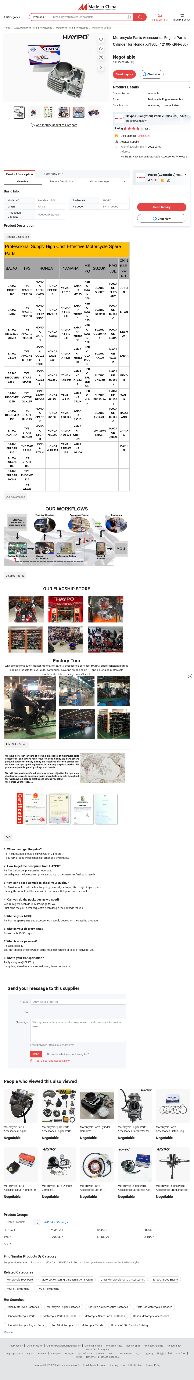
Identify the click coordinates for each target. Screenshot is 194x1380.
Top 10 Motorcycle (63, 1325)
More (7, 1332)
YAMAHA (55, 1230)
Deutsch (112, 1353)
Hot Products (16, 1345)
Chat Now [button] (153, 74)
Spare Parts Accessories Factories (108, 1307)
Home (7, 27)
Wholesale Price (114, 1345)
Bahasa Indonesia (109, 1356)
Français (69, 1353)
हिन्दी (170, 1353)
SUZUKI (148, 1230)
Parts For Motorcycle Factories (154, 1307)
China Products (34, 1345)
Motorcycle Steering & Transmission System (67, 1279)
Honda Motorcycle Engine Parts (25, 1325)
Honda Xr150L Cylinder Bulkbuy (129, 1325)
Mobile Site (91, 1349)
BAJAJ (101, 1230)
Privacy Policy (153, 1364)
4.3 (150, 180)
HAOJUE (55, 1237)
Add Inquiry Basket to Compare (56, 125)
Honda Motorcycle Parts (21, 1316)
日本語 (160, 1353)
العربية (139, 1353)
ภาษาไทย (180, 1353)
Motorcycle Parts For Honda (60, 1316)
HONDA (8, 1230)
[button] (117, 181)
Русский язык (85, 1353)
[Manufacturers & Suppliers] (97, 6)
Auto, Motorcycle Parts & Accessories (33, 27)
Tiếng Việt (91, 1356)
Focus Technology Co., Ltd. (72, 1364)
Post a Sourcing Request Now (50, 1060)
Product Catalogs (57, 1222)
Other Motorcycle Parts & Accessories (123, 1279)
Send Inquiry (124, 74)
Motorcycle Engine (101, 27)
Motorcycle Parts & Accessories (72, 27)
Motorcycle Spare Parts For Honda (104, 1316)
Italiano (100, 1353)
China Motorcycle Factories (23, 1307)
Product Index (174, 1345)
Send (36, 1054)
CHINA (148, 1237)
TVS (6, 1237)
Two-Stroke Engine (48, 1288)
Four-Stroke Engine (18, 1288)
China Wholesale (93, 1345)
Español (42, 1353)
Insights (105, 1349)
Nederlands (126, 1353)
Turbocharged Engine (165, 1279)
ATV (6, 1243)
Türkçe (78, 1356)
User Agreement (118, 1364)
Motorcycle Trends (92, 1325)
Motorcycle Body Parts (20, 1279)
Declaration (136, 1364)
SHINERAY (103, 1237)
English (30, 1353)
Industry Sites (133, 1345)
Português (55, 1353)
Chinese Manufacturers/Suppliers (63, 1345)
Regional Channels (153, 1345)
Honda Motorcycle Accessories (151, 1316)
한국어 (149, 1353)
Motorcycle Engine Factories (63, 1307)
